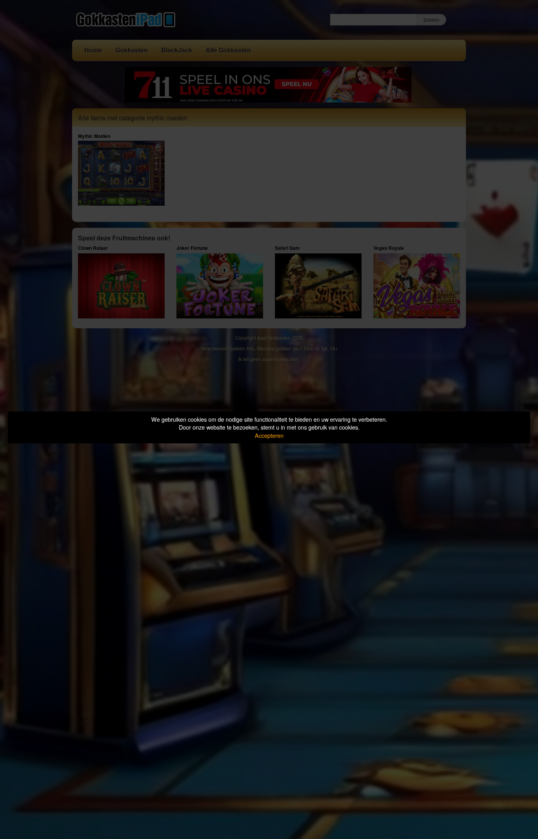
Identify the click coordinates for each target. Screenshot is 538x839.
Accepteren (269, 435)
